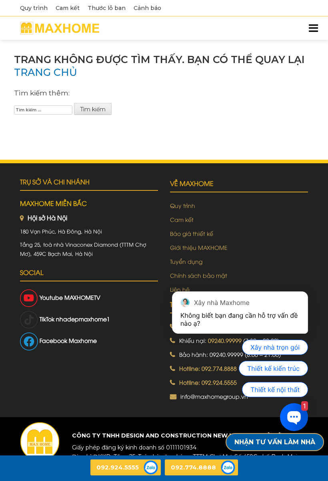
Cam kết (68, 8)
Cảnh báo (147, 8)
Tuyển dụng (186, 261)
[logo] (39, 441)
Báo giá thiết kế (191, 233)
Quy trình (34, 8)
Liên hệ (180, 289)
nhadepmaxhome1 (83, 319)
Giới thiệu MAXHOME (199, 247)
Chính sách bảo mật (198, 275)
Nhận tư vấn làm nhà (274, 442)
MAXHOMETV (82, 297)
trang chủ (45, 72)
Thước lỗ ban (107, 8)
